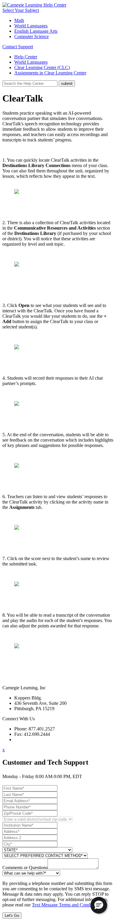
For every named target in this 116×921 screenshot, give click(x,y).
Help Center (25, 56)
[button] (98, 905)
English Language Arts (35, 31)
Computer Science (31, 36)
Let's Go (12, 915)
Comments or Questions (25, 867)
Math (19, 20)
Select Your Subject (20, 10)
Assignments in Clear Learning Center (50, 72)
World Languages (31, 25)
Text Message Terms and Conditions (66, 904)
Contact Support (17, 46)
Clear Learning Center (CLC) (42, 67)
